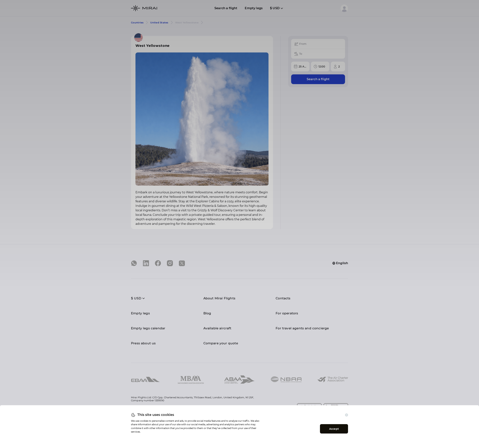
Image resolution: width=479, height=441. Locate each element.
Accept (334, 429)
